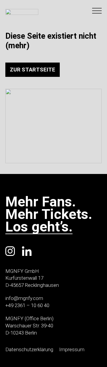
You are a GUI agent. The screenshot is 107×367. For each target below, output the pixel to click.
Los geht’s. (39, 227)
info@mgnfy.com (24, 298)
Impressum (71, 349)
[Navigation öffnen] (97, 10)
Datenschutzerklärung (29, 349)
